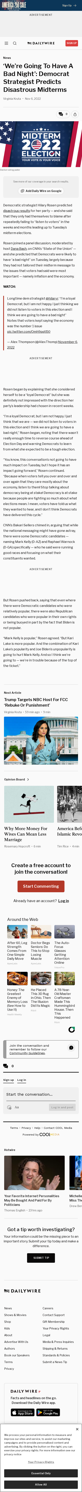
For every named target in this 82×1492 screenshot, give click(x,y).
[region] (41, 1458)
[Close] (77, 1429)
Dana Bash (19, 249)
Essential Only (41, 1473)
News (8, 1308)
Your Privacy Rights (56, 1328)
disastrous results (16, 211)
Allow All (41, 1484)
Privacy (9, 1368)
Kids (7, 1328)
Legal (46, 1335)
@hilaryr (52, 298)
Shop (7, 1321)
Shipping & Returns (55, 1348)
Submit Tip (41, 1257)
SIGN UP (72, 43)
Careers (48, 1308)
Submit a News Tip (55, 1362)
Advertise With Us (16, 1341)
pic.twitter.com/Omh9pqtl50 (28, 332)
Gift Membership (54, 1321)
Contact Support (54, 1315)
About (8, 1335)
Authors (9, 1348)
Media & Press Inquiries (58, 1341)
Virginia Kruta (12, 98)
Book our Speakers (17, 1355)
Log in (63, 901)
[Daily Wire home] (41, 43)
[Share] (75, 114)
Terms (8, 1362)
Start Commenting (41, 886)
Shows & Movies (15, 1315)
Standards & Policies (56, 1355)
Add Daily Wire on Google (44, 191)
